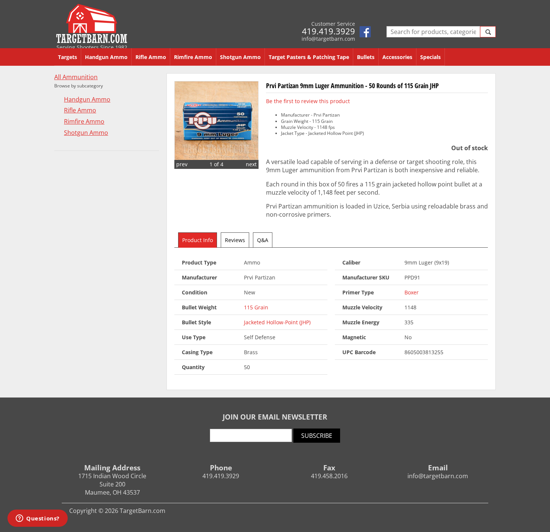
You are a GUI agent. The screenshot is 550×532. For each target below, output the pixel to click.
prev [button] (181, 164)
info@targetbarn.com (328, 38)
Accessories (397, 57)
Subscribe (316, 436)
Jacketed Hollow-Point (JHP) (277, 322)
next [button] (251, 164)
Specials (430, 57)
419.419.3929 (328, 31)
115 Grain (256, 307)
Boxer (411, 292)
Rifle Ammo (150, 57)
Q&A (262, 240)
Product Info (197, 240)
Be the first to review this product (308, 101)
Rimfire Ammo (193, 57)
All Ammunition (76, 77)
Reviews (235, 240)
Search (488, 31)
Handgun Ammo (106, 57)
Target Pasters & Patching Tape (309, 57)
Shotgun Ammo (240, 57)
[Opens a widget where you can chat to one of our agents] (37, 519)
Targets (67, 57)
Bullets (366, 57)
